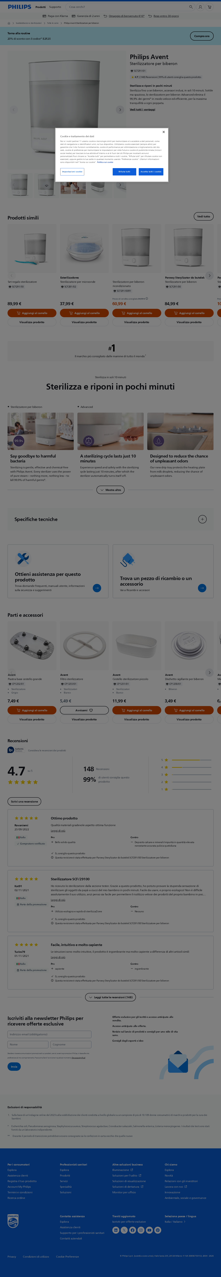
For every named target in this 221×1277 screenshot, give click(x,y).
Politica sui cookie (105, 162)
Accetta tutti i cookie (151, 171)
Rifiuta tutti (124, 171)
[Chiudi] (164, 132)
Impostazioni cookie (72, 171)
